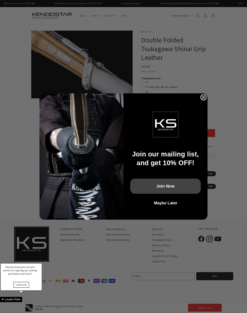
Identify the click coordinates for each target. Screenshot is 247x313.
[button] (25, 299)
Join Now (165, 186)
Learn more (21, 285)
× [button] (40, 261)
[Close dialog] (203, 97)
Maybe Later (165, 203)
